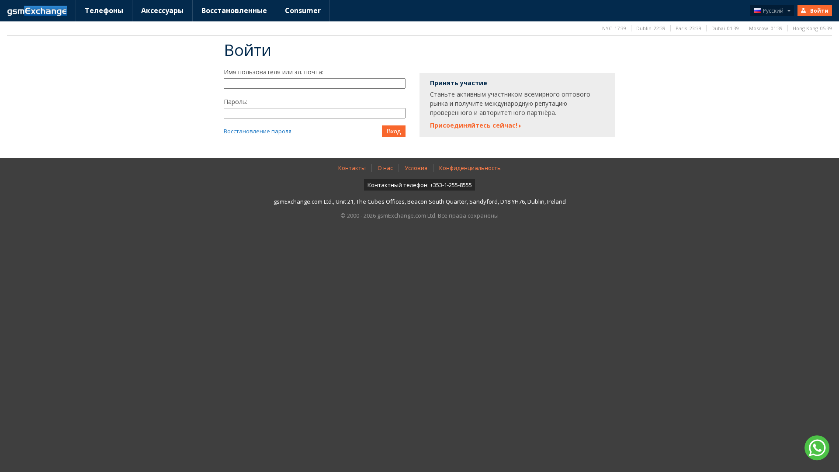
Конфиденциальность (470, 168)
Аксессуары (162, 10)
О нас (385, 168)
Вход (394, 131)
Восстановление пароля (257, 131)
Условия (416, 168)
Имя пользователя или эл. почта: (273, 72)
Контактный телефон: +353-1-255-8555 (419, 185)
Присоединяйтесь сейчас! (473, 125)
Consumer (303, 10)
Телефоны (104, 10)
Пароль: (235, 101)
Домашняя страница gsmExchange (37, 11)
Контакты (352, 168)
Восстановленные (234, 10)
